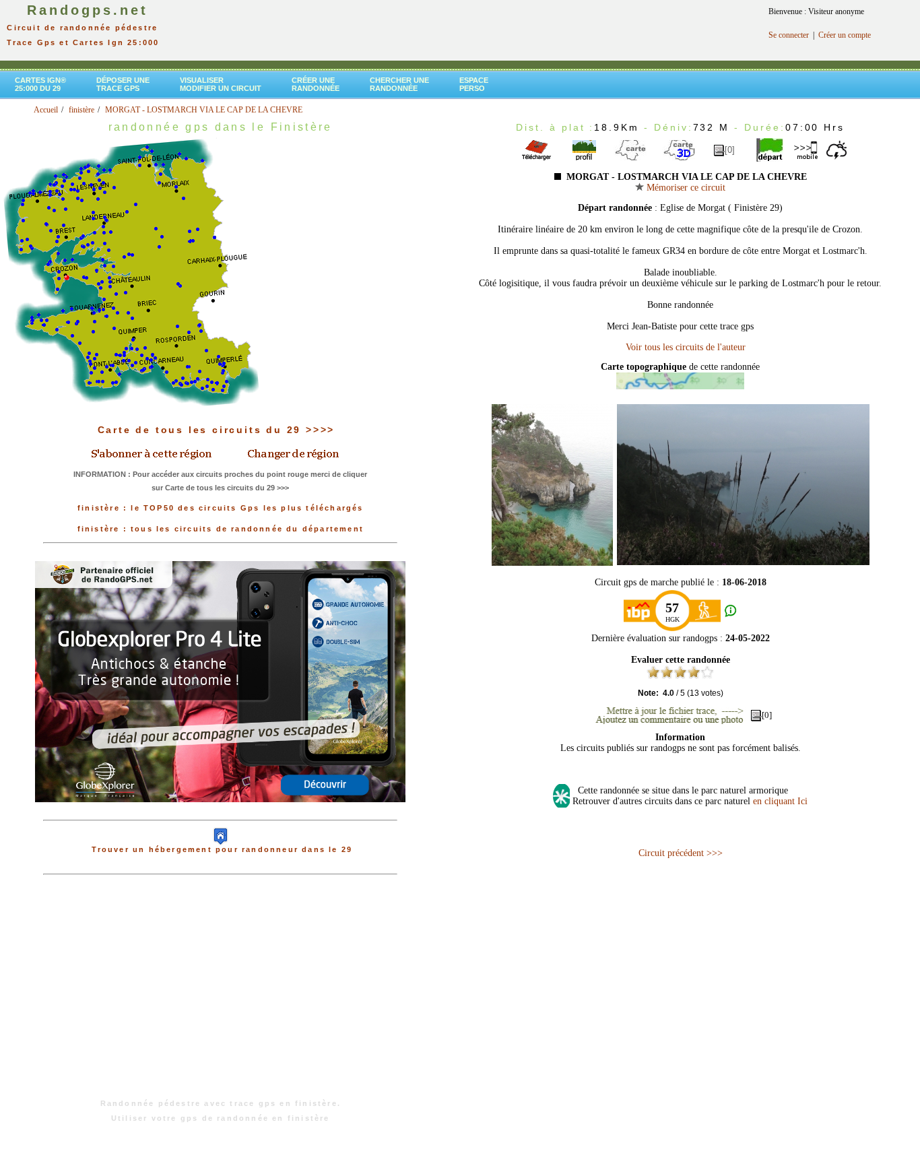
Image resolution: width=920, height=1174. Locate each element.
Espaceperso (473, 84)
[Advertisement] (220, 993)
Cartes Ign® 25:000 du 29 (40, 84)
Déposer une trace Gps (123, 84)
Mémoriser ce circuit (684, 188)
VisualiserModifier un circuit (220, 84)
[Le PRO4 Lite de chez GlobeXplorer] (220, 813)
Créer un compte (844, 35)
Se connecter (788, 35)
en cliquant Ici (780, 801)
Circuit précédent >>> (680, 853)
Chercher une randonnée (399, 84)
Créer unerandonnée (315, 84)
